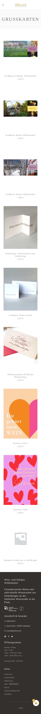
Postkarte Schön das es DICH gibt (20, 560)
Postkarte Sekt (20, 510)
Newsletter (8, 694)
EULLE (6, 687)
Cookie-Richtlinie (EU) (12, 691)
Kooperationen (9, 677)
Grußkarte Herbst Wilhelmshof (20, 135)
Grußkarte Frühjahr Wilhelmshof (20, 76)
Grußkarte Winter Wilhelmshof (21, 194)
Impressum (8, 674)
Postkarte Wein (20, 443)
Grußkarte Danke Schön (20, 315)
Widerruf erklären (14, 684)
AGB (6, 684)
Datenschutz (8, 681)
